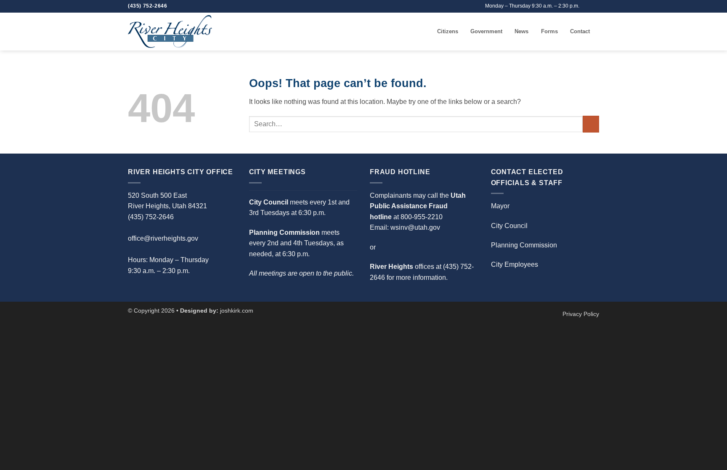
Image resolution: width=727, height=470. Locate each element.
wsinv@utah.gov (415, 227)
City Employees (514, 264)
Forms (549, 31)
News (521, 31)
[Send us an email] (586, 6)
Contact (580, 31)
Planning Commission (524, 245)
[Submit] (591, 124)
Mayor (500, 206)
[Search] (428, 32)
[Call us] (594, 6)
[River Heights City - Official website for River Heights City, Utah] (170, 31)
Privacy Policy (580, 314)
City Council (509, 225)
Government (486, 31)
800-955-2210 (422, 216)
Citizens (447, 31)
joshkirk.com (236, 310)
